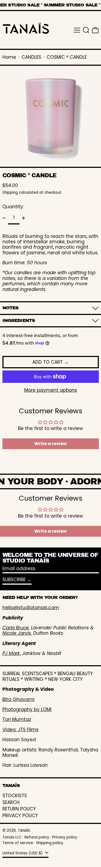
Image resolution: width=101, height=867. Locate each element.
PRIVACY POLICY (20, 815)
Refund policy (37, 837)
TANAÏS (24, 830)
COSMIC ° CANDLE (67, 57)
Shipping (10, 192)
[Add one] (23, 218)
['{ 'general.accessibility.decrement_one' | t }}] (4, 218)
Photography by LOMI (26, 709)
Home (9, 57)
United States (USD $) (23, 853)
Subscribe (14, 579)
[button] (86, 30)
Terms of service (17, 842)
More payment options (50, 390)
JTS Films (28, 729)
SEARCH (10, 802)
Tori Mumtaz (16, 719)
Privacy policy (64, 837)
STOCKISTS (14, 795)
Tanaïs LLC (12, 837)
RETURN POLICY (19, 809)
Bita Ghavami (18, 699)
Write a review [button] (50, 444)
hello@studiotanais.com (30, 607)
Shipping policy (49, 842)
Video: (10, 729)
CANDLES (31, 57)
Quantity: (13, 206)
